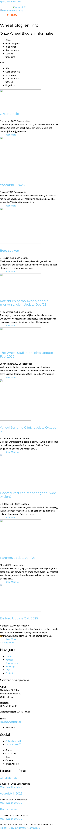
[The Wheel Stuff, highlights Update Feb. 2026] (20, 345)
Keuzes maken (12, 50)
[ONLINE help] (20, 106)
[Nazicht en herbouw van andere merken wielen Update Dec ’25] (20, 293)
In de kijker (10, 46)
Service (9, 53)
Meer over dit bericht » (11, 787)
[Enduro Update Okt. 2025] (20, 610)
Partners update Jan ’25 (18, 557)
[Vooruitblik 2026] (14, 177)
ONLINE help (9, 114)
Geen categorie (12, 43)
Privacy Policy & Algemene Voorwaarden (20, 828)
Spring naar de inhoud (10, 1)
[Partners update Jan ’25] (20, 550)
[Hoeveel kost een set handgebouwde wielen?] (20, 485)
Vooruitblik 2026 (12, 185)
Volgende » (9, 642)
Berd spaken (9, 250)
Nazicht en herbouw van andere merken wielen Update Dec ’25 (24, 302)
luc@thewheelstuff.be (10, 722)
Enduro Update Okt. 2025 (19, 618)
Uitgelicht (10, 57)
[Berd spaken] (20, 243)
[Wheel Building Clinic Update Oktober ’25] (15, 419)
